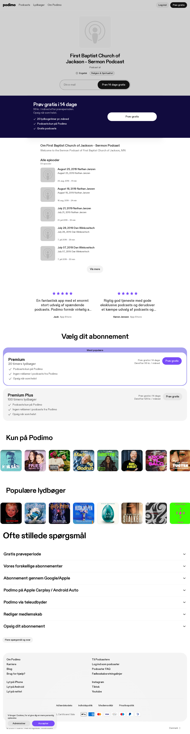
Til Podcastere (101, 659)
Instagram (98, 682)
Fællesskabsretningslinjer (107, 673)
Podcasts (24, 5)
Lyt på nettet (14, 691)
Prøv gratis (179, 5)
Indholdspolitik (85, 705)
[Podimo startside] (9, 5)
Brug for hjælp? (16, 673)
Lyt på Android (15, 687)
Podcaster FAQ (101, 669)
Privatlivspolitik (126, 705)
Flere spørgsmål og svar (17, 639)
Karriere (11, 664)
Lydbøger (39, 5)
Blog (9, 669)
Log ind (163, 5)
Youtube (97, 691)
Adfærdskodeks (64, 705)
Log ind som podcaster (105, 664)
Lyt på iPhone (15, 682)
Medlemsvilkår (105, 705)
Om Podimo (54, 5)
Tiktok (96, 687)
